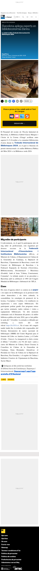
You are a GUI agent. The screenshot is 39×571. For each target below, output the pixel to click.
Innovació (11, 379)
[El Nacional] (19, 531)
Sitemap (4, 547)
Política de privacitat (9, 553)
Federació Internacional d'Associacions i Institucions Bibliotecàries (19, 251)
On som (4, 541)
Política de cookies (8, 556)
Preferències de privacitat (11, 559)
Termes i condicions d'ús (10, 550)
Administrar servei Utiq (10, 562)
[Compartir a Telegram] (9, 101)
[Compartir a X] (2, 101)
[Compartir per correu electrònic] (17, 101)
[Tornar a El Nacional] (17, 17)
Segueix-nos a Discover (8, 13)
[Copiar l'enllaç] (21, 101)
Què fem (4, 538)
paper (35, 290)
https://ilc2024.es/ (12, 325)
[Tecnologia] (3, 17)
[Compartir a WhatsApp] (6, 101)
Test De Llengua (22, 13)
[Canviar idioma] (32, 17)
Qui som (4, 535)
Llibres (3, 379)
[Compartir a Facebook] (13, 101)
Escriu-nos (5, 544)
